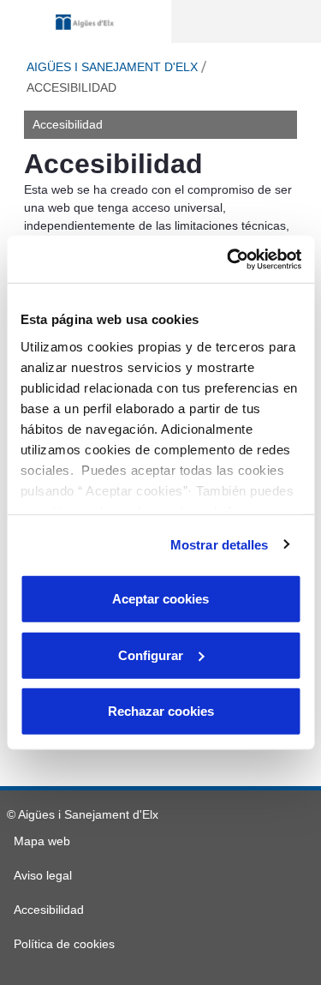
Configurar (150, 654)
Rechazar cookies (161, 711)
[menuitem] (42, 841)
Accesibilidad (68, 124)
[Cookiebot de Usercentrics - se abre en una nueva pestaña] (228, 259)
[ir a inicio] (86, 22)
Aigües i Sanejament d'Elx (112, 67)
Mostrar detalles (219, 544)
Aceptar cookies (160, 599)
